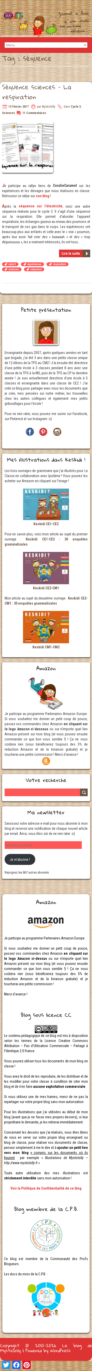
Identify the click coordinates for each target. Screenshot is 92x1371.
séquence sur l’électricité (40, 206)
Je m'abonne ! (20, 860)
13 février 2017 (18, 106)
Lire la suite (71, 253)
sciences (13, 269)
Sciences (8, 113)
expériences (34, 264)
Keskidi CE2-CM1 (46, 588)
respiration (59, 264)
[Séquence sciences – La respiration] (28, 124)
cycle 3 (12, 264)
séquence (36, 269)
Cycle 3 (76, 106)
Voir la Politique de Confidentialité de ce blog (46, 1188)
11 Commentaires (34, 113)
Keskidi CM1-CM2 (46, 647)
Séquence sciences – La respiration (36, 92)
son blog (42, 196)
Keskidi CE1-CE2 (46, 524)
